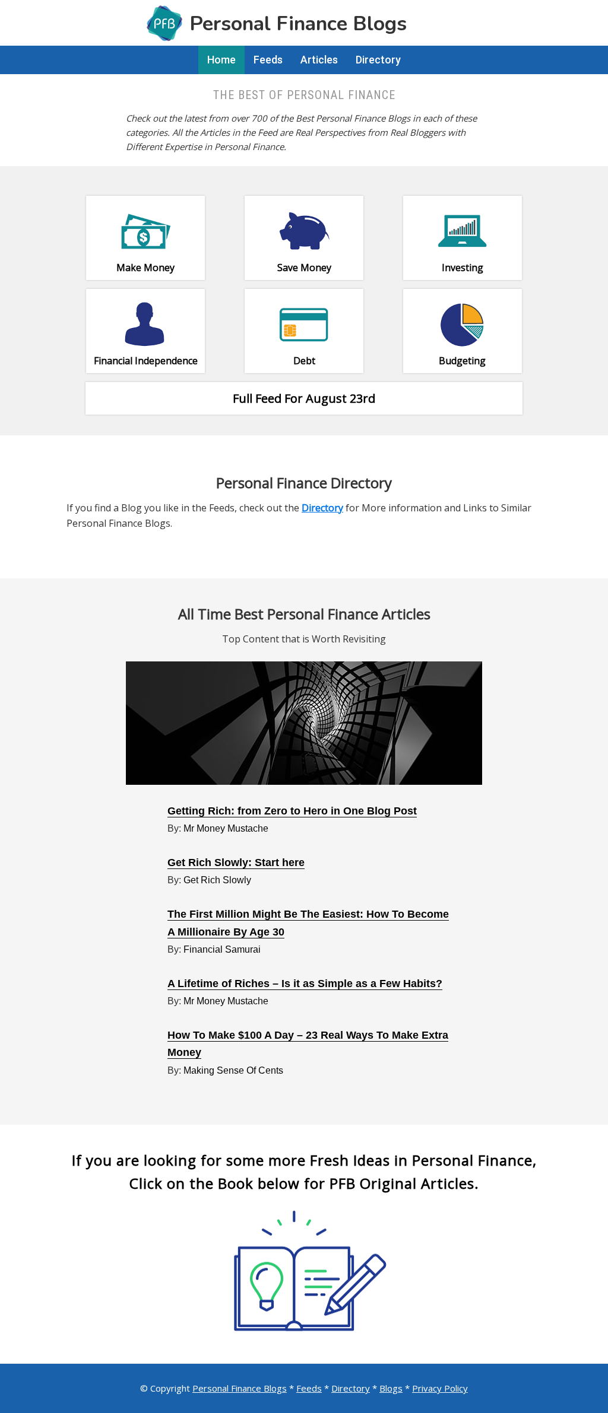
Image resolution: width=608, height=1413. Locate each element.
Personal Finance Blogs (239, 1388)
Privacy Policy (440, 1388)
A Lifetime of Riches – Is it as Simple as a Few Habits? (304, 983)
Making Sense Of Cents (233, 1070)
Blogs (391, 1388)
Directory (350, 1388)
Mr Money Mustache (225, 828)
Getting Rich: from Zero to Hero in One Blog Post (292, 811)
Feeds (309, 1388)
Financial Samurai (222, 949)
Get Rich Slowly (217, 880)
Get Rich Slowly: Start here (236, 862)
